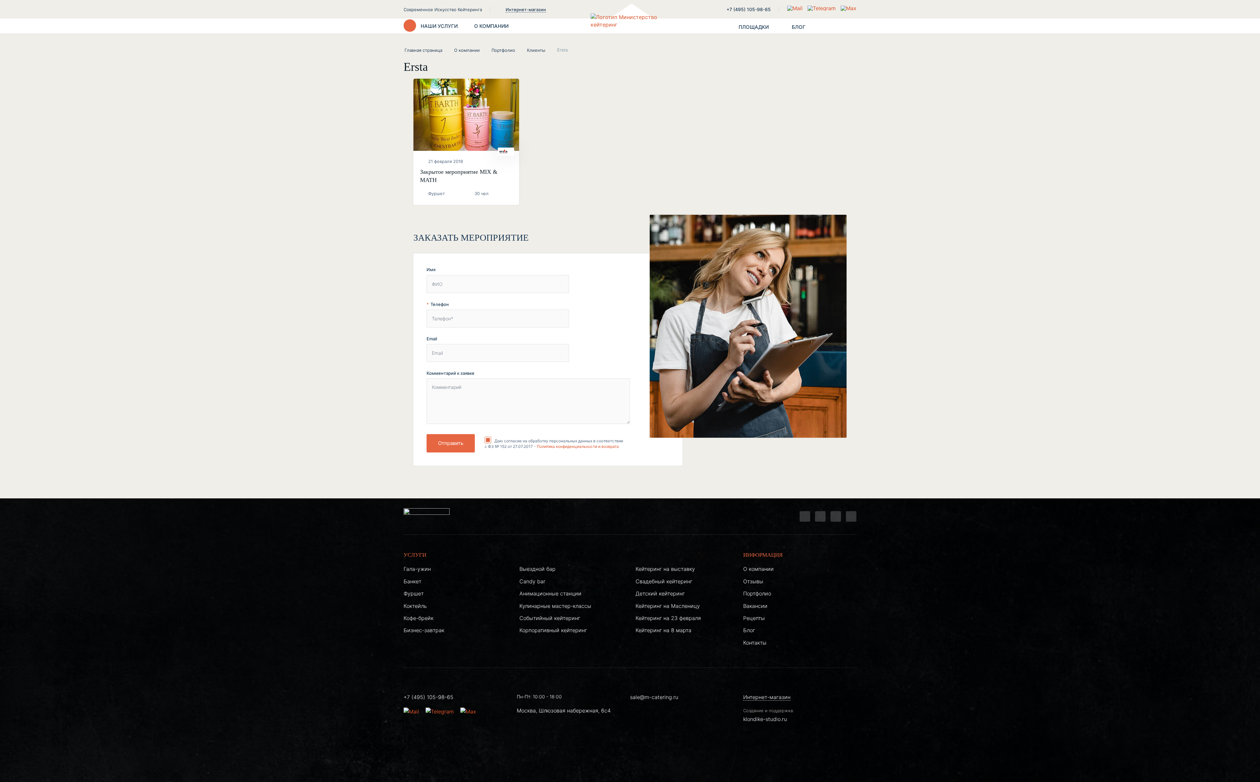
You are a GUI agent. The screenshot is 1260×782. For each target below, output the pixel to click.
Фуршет (414, 593)
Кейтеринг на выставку (665, 569)
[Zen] (835, 516)
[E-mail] (795, 8)
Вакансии (755, 606)
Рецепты (754, 618)
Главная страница (423, 50)
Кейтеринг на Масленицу (668, 606)
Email (432, 338)
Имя (431, 269)
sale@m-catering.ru (654, 697)
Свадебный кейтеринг (664, 581)
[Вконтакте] (820, 516)
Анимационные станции (550, 593)
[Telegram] (805, 516)
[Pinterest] (851, 516)
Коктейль (415, 606)
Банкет (412, 581)
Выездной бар (537, 569)
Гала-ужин (417, 569)
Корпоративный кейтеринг (553, 630)
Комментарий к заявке (450, 373)
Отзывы (753, 581)
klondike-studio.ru (765, 719)
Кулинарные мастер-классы (555, 606)
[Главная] (630, 25)
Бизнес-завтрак (424, 630)
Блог (749, 630)
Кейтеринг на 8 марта (663, 630)
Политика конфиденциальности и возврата (578, 446)
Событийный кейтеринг (549, 618)
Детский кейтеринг (660, 593)
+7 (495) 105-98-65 (748, 9)
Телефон (439, 304)
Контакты (754, 642)
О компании (467, 50)
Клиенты (536, 50)
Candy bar (532, 581)
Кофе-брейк (418, 618)
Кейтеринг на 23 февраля (668, 618)
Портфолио (503, 50)
